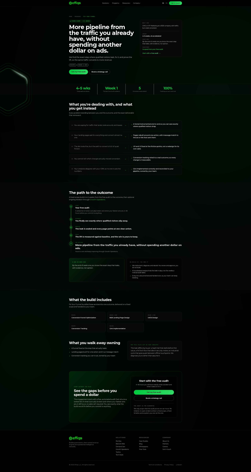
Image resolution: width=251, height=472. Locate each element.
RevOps (118, 441)
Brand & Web (120, 444)
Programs (116, 3)
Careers (165, 446)
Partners (165, 444)
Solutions (105, 3)
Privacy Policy (169, 465)
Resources (126, 3)
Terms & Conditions (155, 465)
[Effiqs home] (75, 3)
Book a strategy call (100, 72)
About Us (166, 441)
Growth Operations (97, 200)
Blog (140, 444)
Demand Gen (120, 446)
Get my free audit (78, 72)
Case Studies (143, 441)
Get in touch (175, 3)
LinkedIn (179, 465)
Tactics (118, 452)
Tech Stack (119, 455)
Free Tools (142, 449)
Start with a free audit (151, 53)
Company (137, 3)
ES (166, 3)
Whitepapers (143, 446)
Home (70, 16)
